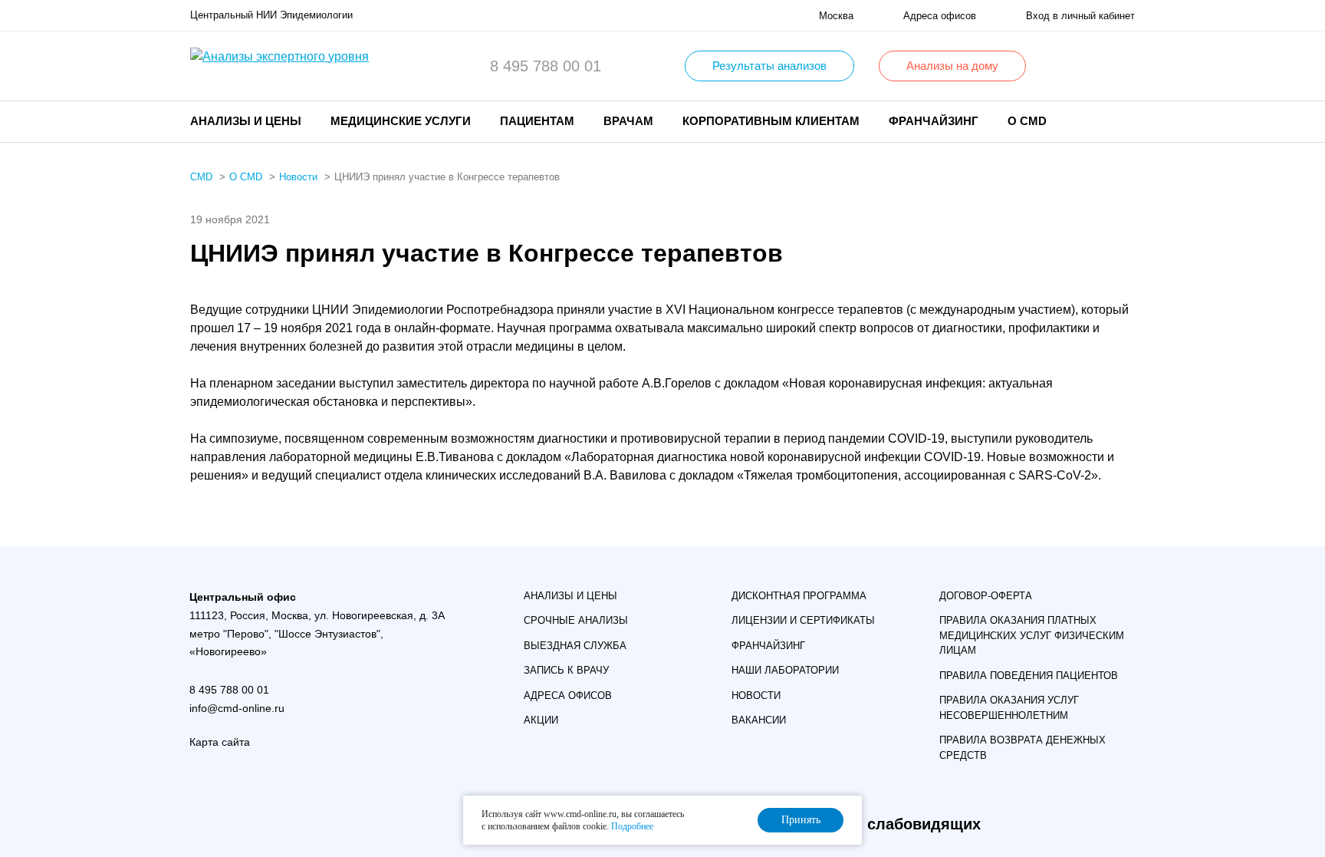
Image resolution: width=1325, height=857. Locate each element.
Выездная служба (575, 645)
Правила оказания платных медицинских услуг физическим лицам (1031, 635)
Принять (800, 820)
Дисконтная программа (799, 596)
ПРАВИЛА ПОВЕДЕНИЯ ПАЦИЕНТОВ (1028, 675)
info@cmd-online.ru (236, 708)
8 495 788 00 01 (545, 66)
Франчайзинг (933, 120)
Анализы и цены (570, 596)
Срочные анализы (576, 620)
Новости (756, 695)
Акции (541, 720)
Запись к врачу (566, 670)
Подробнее (632, 826)
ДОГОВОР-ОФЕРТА (985, 596)
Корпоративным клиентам (771, 120)
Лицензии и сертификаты (803, 620)
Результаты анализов (769, 65)
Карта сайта (219, 742)
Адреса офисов (568, 695)
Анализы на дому (952, 65)
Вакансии (759, 720)
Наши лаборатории (785, 670)
